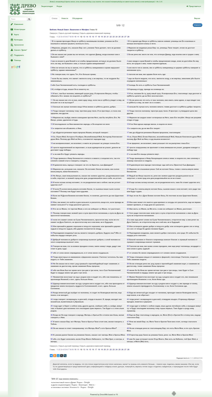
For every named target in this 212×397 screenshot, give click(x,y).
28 (128, 36)
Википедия (83, 384)
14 (87, 36)
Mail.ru (91, 384)
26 (122, 36)
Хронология (19, 44)
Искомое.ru (74, 387)
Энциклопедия (47, 6)
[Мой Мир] (58, 355)
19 (102, 36)
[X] (61, 355)
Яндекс (80, 382)
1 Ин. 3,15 (158, 1)
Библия (53, 29)
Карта (16, 34)
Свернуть (53, 33)
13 (84, 36)
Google (87, 382)
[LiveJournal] (65, 355)
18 (99, 36)
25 (119, 36)
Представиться (195, 6)
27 (125, 36)
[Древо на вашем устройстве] (174, 394)
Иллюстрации (19, 29)
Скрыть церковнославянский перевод (95, 33)
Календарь (18, 39)
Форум (59, 6)
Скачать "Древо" (20, 50)
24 (117, 36)
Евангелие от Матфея (79, 29)
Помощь (17, 60)
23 (114, 36)
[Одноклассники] (54, 355)
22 (111, 36)
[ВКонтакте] (51, 355)
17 (96, 36)
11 (78, 36)
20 (105, 36)
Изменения (18, 24)
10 (75, 36)
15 (90, 36)
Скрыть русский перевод (69, 33)
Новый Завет (63, 29)
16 (93, 36)
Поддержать (19, 55)
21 (108, 36)
